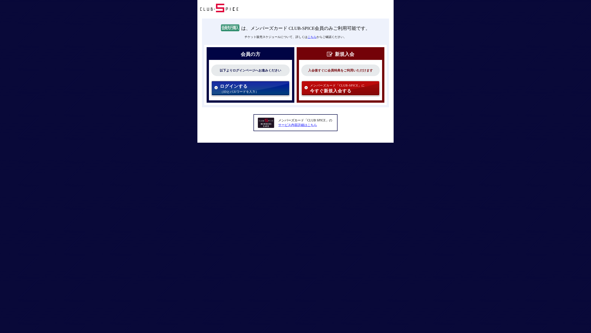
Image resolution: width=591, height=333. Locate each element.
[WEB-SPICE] (219, 12)
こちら (312, 37)
